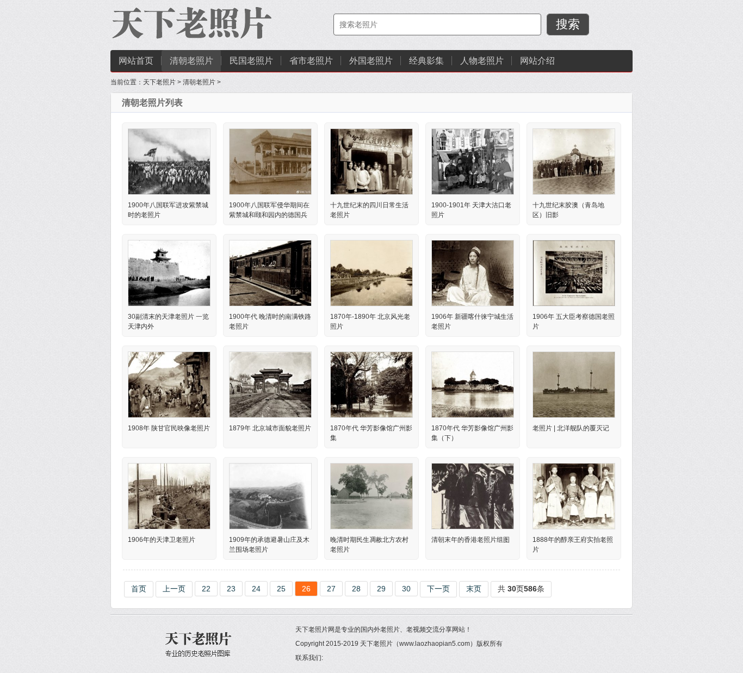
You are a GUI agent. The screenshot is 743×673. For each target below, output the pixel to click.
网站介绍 (537, 60)
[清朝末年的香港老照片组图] (472, 495)
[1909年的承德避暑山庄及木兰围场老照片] (270, 495)
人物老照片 (482, 60)
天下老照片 (159, 82)
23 (231, 588)
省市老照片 (311, 60)
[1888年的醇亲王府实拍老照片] (574, 495)
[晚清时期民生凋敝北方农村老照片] (371, 495)
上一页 (174, 588)
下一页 (438, 588)
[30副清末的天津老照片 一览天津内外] (169, 272)
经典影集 (426, 60)
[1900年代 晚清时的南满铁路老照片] (270, 272)
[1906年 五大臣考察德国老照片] (574, 272)
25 (281, 588)
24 (256, 588)
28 (356, 588)
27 (331, 588)
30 (406, 588)
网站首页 (136, 60)
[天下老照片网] (192, 24)
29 (381, 588)
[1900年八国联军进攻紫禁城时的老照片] (169, 161)
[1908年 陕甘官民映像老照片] (169, 384)
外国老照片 (371, 60)
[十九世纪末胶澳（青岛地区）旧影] (574, 161)
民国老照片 (251, 60)
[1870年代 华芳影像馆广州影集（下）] (472, 384)
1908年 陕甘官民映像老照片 (169, 428)
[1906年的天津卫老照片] (169, 495)
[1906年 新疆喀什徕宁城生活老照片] (472, 272)
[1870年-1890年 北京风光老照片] (371, 272)
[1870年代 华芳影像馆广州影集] (371, 384)
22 (206, 588)
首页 (138, 588)
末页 (473, 588)
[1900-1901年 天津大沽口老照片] (472, 161)
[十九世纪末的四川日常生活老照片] (371, 161)
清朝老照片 (191, 60)
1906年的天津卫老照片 (161, 540)
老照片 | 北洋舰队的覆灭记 (571, 428)
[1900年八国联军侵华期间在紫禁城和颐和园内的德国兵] (270, 161)
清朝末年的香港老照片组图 (470, 540)
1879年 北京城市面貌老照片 (270, 428)
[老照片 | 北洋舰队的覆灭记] (574, 384)
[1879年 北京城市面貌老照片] (270, 384)
